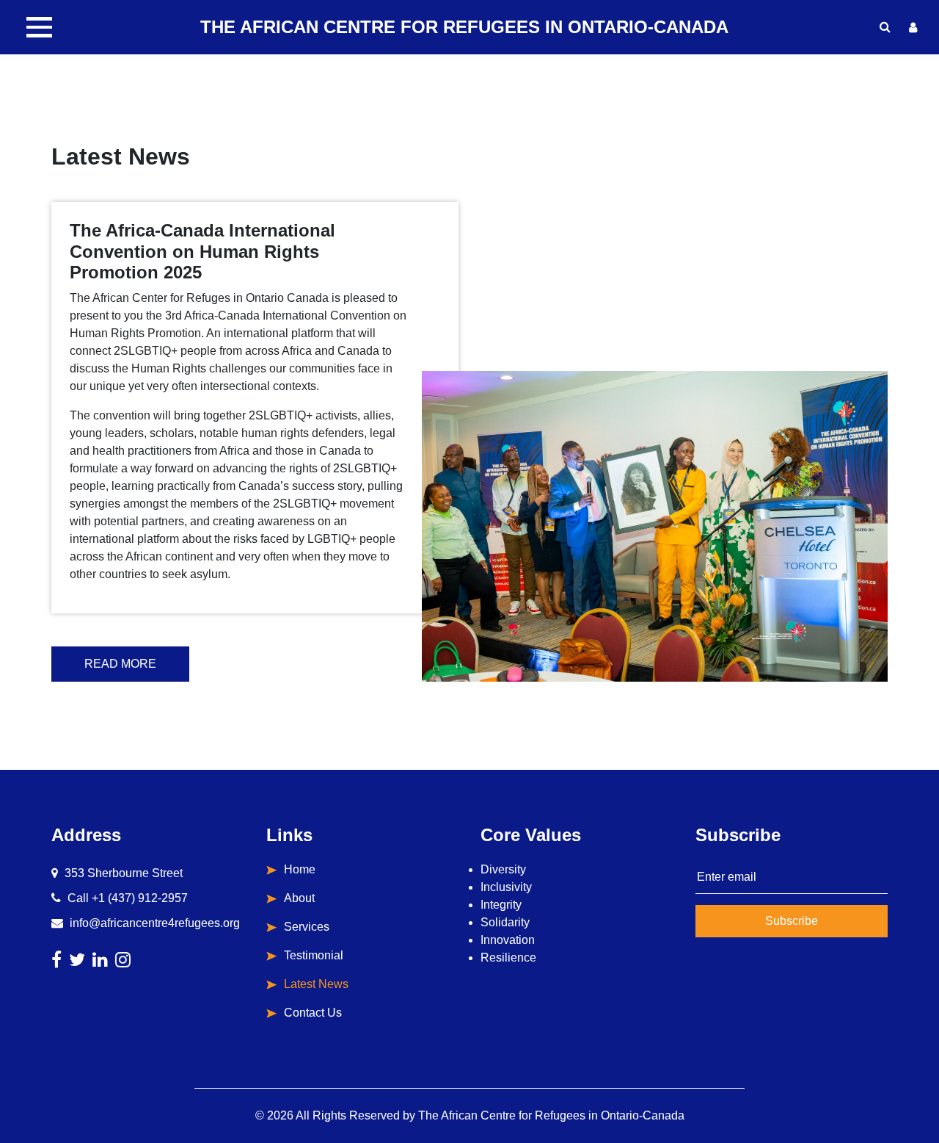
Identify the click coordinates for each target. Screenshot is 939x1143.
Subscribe (791, 921)
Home (299, 869)
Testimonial (313, 955)
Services (306, 926)
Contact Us (313, 1012)
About (299, 898)
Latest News (316, 984)
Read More (120, 663)
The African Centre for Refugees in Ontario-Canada (551, 1115)
